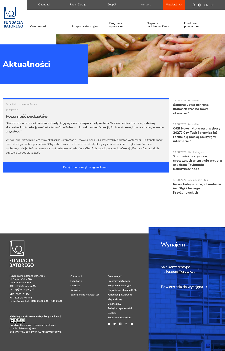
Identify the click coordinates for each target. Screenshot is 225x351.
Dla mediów (114, 304)
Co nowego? (38, 26)
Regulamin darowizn (119, 317)
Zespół (111, 4)
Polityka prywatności (120, 308)
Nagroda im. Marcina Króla (158, 25)
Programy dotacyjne (85, 26)
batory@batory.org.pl (22, 289)
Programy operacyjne (116, 25)
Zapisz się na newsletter (84, 294)
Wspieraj (171, 4)
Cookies (112, 313)
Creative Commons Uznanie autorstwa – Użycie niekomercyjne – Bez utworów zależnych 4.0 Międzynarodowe (35, 328)
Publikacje (76, 281)
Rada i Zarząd (78, 4)
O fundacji (44, 4)
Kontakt (146, 4)
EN (212, 5)
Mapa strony (115, 299)
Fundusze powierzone (191, 25)
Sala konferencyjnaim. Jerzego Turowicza (178, 269)
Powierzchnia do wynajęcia (182, 287)
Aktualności (26, 64)
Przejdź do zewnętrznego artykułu (85, 167)
